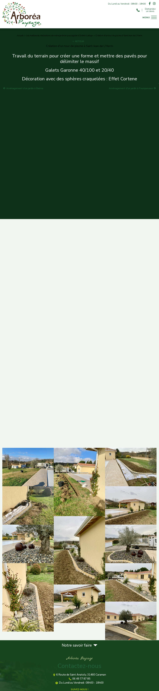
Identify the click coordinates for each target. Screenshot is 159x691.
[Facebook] (150, 4)
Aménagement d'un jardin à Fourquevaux (131, 88)
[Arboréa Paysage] (21, 25)
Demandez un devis (150, 10)
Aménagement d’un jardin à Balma (24, 88)
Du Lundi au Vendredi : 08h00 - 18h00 (81, 682)
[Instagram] (154, 4)
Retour (79, 41)
